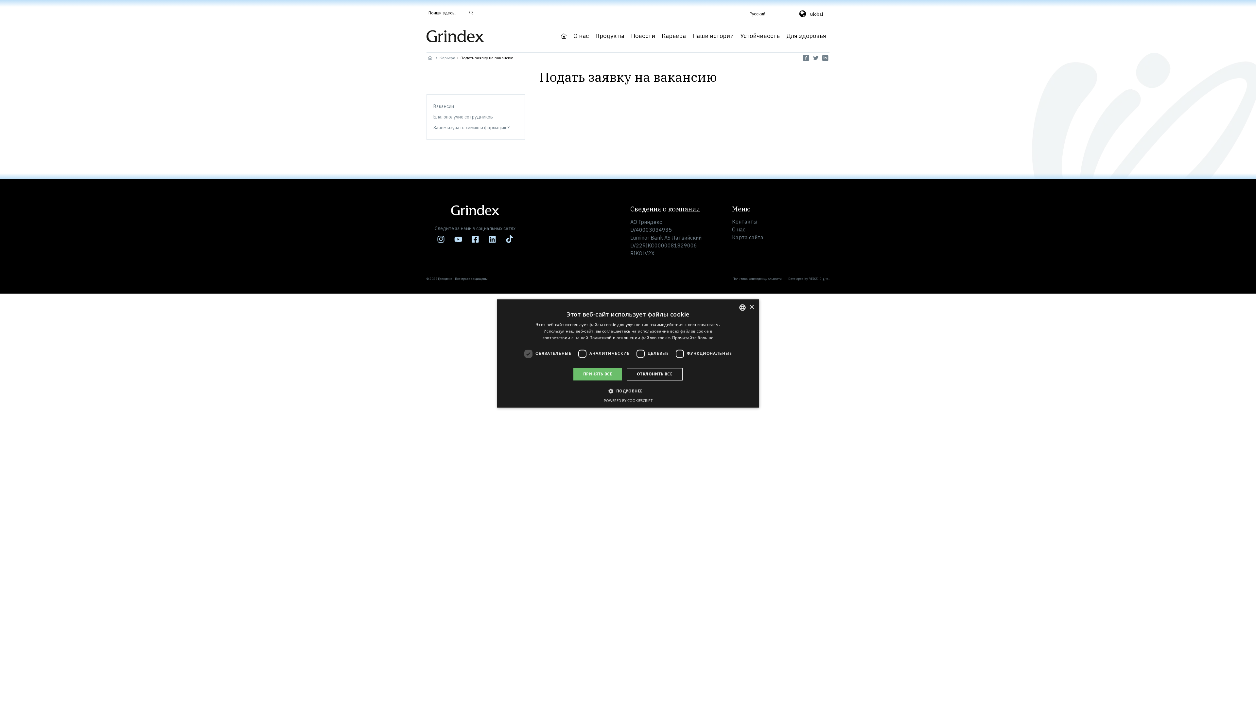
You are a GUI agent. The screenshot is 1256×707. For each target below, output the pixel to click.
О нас (581, 36)
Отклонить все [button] (654, 374)
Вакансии (443, 106)
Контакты (744, 221)
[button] (766, 14)
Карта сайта (747, 237)
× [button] (751, 307)
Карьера (674, 36)
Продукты (609, 36)
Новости (643, 36)
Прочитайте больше (692, 337)
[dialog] (628, 353)
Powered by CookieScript (628, 400)
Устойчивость (760, 36)
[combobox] (742, 307)
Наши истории (713, 36)
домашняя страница (564, 36)
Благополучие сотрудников (463, 117)
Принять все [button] (597, 374)
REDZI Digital (819, 279)
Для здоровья (806, 36)
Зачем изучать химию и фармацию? (471, 128)
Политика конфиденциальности (757, 279)
